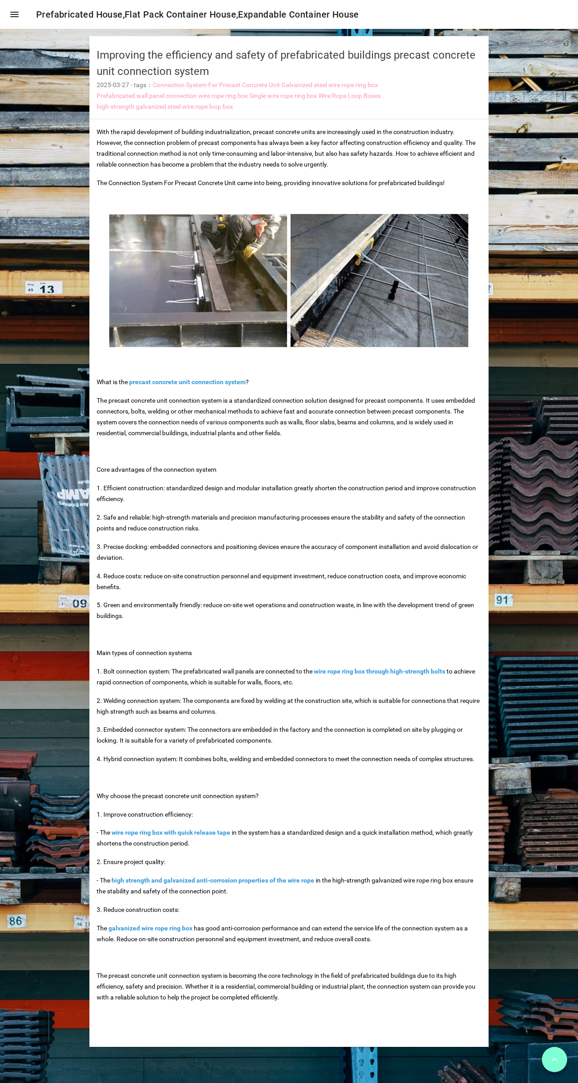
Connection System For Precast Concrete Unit (216, 84)
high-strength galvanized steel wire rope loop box (165, 106)
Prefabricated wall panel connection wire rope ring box (172, 95)
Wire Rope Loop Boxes (349, 95)
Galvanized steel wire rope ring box (329, 84)
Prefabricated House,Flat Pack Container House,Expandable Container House (197, 14)
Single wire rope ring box (283, 95)
